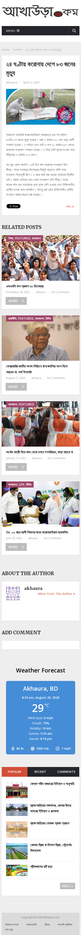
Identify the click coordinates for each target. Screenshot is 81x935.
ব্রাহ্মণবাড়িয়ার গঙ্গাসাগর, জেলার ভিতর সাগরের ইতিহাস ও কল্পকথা (50, 808)
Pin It (70, 206)
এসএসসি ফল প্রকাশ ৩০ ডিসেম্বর (24, 286)
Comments (66, 772)
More (13, 301)
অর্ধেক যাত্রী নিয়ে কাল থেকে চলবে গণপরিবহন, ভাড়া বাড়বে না (39, 452)
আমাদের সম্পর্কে (11, 924)
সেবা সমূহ (9, 929)
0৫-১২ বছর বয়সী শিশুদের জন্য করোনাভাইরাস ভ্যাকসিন (37, 532)
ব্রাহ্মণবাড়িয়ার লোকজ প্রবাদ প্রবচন (49, 823)
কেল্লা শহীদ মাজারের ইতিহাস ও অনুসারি (52, 783)
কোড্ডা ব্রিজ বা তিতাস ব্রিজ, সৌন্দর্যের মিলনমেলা (50, 847)
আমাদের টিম (31, 924)
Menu (10, 31)
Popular (14, 772)
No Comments (60, 292)
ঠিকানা (47, 924)
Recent (40, 772)
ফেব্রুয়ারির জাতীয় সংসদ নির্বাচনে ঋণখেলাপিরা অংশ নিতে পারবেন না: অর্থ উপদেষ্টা (37, 369)
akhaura (11, 82)
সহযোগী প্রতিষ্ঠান (65, 924)
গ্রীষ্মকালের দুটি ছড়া (41, 866)
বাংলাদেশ (17, 50)
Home (6, 50)
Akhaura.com (51, 917)
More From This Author (55, 593)
